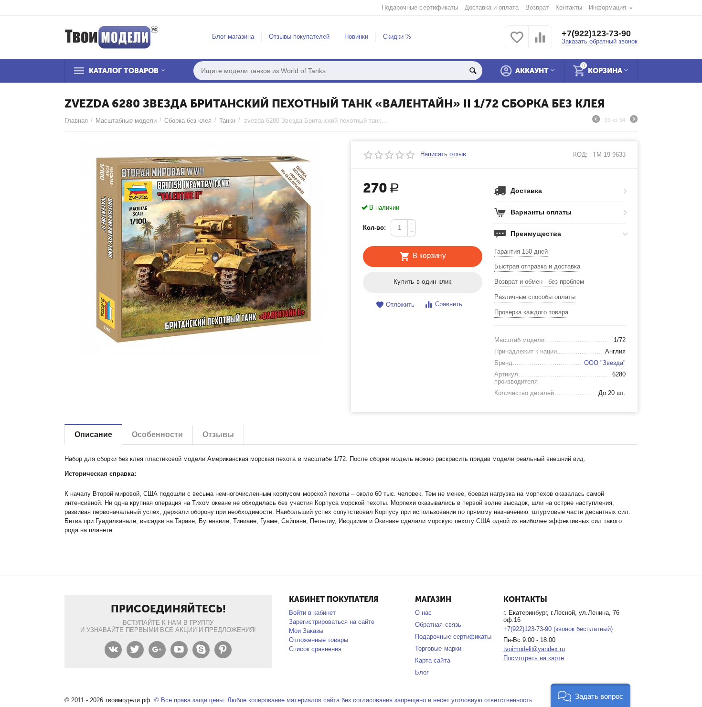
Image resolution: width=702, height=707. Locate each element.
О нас (423, 612)
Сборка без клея (188, 120)
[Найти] (472, 70)
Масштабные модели (126, 120)
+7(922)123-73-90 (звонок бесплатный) (558, 628)
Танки (227, 120)
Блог (422, 672)
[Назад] (596, 120)
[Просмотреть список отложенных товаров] (516, 42)
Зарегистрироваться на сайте (331, 621)
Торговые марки (438, 648)
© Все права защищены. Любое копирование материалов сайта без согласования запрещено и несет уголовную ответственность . (345, 700)
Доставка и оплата (492, 7)
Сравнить (448, 304)
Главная (76, 120)
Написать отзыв (443, 154)
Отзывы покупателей (299, 36)
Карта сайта (432, 660)
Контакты (568, 7)
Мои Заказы (306, 630)
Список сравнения (315, 649)
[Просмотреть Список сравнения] (540, 42)
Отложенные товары (318, 639)
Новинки (356, 36)
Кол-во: (374, 227)
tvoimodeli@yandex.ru (534, 649)
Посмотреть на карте (533, 658)
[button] (590, 695)
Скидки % (397, 36)
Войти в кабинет (312, 612)
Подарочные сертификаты (419, 7)
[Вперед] (634, 120)
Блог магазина (233, 36)
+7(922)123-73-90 (596, 33)
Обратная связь (438, 624)
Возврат (537, 7)
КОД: (580, 154)
